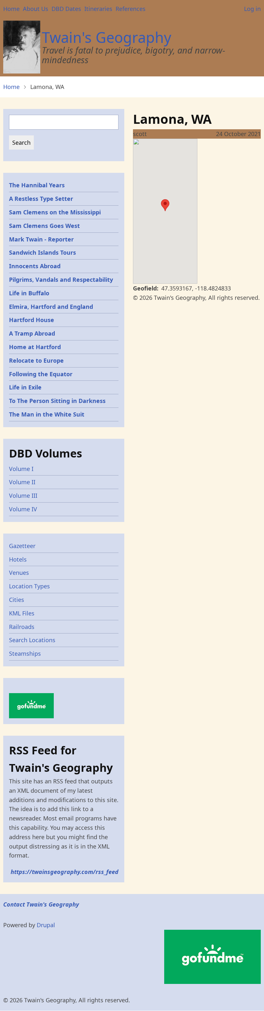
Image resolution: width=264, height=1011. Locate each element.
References (131, 9)
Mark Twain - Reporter (41, 239)
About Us (35, 9)
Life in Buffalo (29, 293)
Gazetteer (22, 546)
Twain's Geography (106, 37)
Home (11, 9)
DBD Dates (66, 9)
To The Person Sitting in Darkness (57, 401)
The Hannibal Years (37, 185)
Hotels (18, 559)
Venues (19, 572)
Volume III (23, 495)
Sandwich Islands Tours (42, 252)
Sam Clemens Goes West (44, 226)
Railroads (21, 627)
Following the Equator (40, 374)
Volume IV (23, 509)
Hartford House (31, 320)
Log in (252, 9)
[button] (165, 205)
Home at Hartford (35, 347)
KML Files (21, 613)
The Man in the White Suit (46, 414)
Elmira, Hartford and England (51, 306)
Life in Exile (25, 387)
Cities (16, 600)
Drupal (46, 925)
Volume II (22, 482)
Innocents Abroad (35, 266)
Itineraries (98, 9)
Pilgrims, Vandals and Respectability (61, 279)
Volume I (21, 469)
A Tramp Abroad (32, 333)
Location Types (29, 586)
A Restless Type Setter (41, 198)
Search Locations (32, 640)
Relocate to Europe (36, 360)
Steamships (25, 653)
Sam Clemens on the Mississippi (55, 212)
